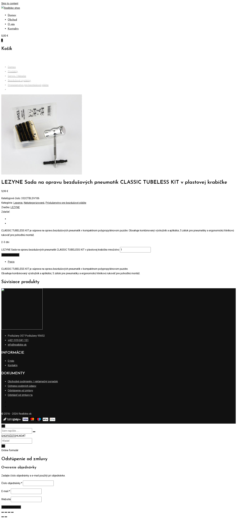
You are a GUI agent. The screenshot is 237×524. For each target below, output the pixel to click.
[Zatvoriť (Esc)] (2, 512)
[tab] (122, 262)
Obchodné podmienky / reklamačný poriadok (33, 381)
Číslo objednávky (11, 483)
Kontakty (13, 29)
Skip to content (9, 3)
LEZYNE (15, 207)
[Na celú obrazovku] (9, 512)
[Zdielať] (6, 512)
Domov (12, 15)
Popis (11, 261)
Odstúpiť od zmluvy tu (20, 395)
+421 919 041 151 (18, 340)
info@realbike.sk (17, 344)
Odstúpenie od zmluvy (20, 390)
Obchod (12, 20)
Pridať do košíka (10, 255)
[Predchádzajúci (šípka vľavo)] (2, 516)
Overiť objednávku (11, 507)
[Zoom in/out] (12, 512)
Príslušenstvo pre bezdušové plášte (65, 202)
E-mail (5, 491)
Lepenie (18, 202)
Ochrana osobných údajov (22, 386)
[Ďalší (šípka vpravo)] (6, 516)
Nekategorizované (34, 202)
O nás (11, 24)
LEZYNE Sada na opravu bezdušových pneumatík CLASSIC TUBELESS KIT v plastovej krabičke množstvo (60, 249)
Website (6, 499)
